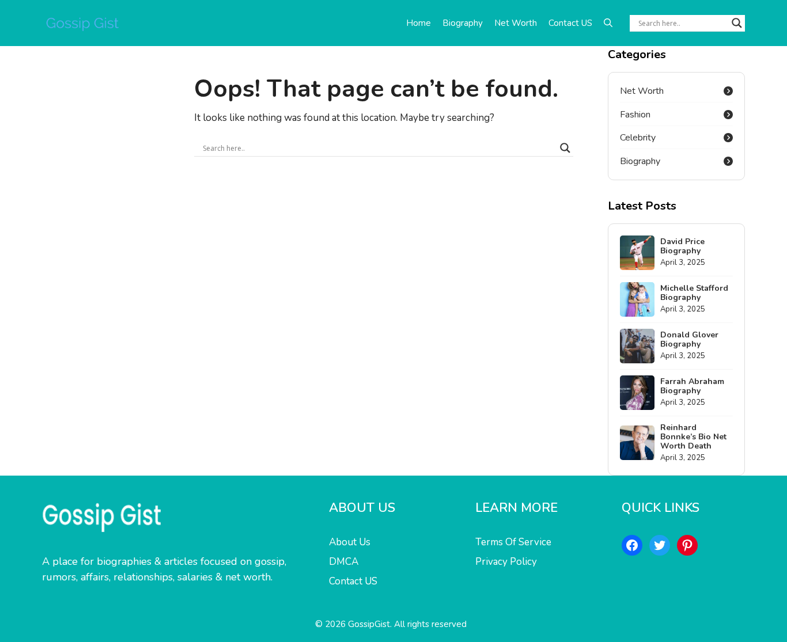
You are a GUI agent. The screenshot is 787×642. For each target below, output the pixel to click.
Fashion (635, 114)
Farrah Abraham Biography (692, 386)
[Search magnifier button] (737, 23)
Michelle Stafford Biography (694, 293)
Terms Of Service (513, 542)
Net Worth (515, 23)
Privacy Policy (506, 561)
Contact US (570, 23)
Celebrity (638, 137)
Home (418, 23)
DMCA (343, 561)
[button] (608, 23)
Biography (462, 23)
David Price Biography (682, 246)
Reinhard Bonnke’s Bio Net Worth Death (693, 436)
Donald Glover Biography (689, 339)
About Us (349, 542)
